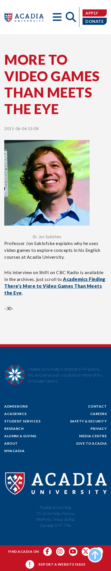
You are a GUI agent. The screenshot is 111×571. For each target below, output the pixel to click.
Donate (94, 21)
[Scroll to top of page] (95, 555)
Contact (97, 406)
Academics (15, 414)
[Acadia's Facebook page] (47, 551)
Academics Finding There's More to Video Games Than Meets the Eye (55, 285)
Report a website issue (61, 564)
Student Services (22, 421)
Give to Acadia (91, 443)
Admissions (16, 406)
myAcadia (14, 451)
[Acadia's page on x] (73, 551)
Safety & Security (88, 421)
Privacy (99, 428)
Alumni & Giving (20, 436)
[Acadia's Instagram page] (60, 551)
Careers (98, 414)
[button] (57, 17)
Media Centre (93, 436)
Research (14, 428)
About (11, 443)
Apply (91, 13)
